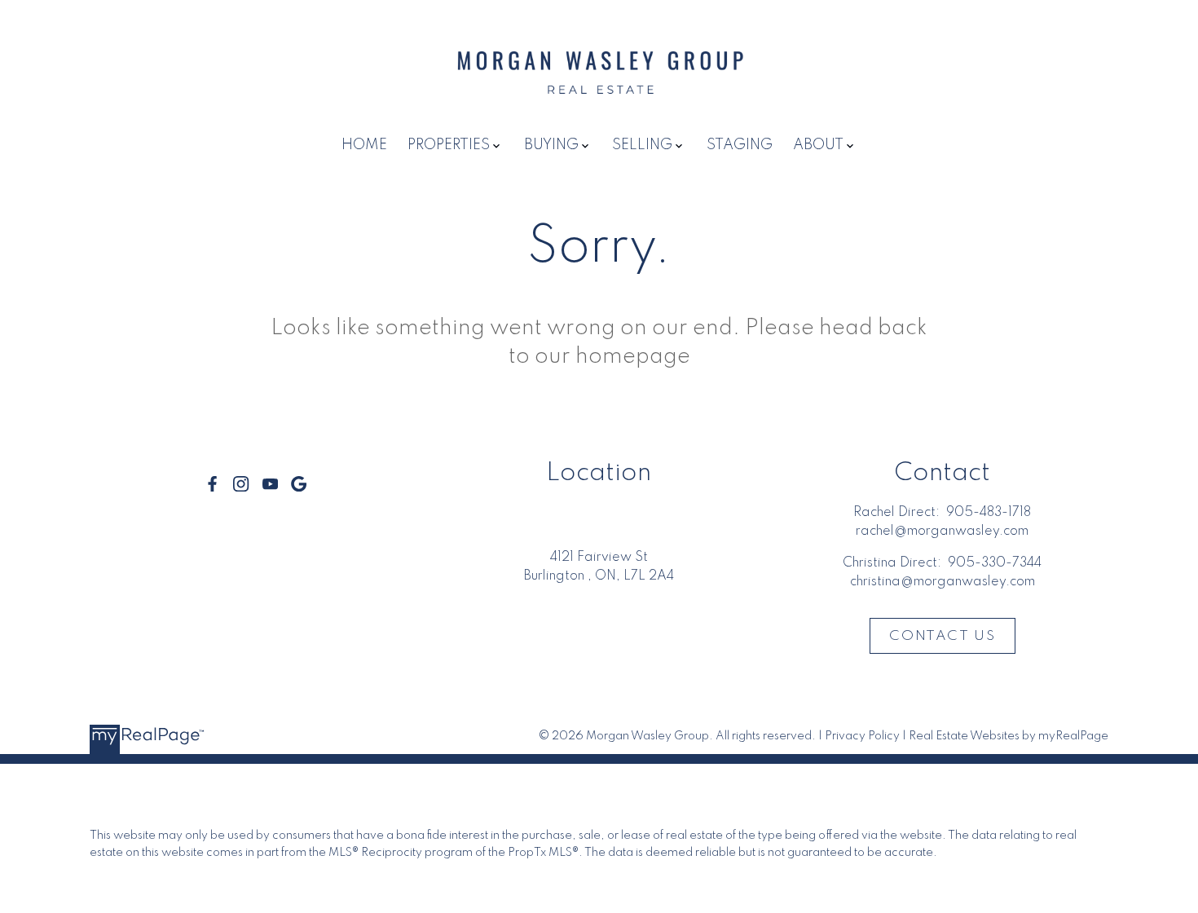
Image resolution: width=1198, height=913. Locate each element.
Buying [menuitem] (551, 145)
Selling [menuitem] (642, 145)
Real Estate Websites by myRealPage (1008, 736)
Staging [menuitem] (740, 145)
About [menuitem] (818, 145)
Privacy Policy (862, 736)
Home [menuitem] (364, 145)
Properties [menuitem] (448, 145)
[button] (212, 484)
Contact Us (942, 636)
